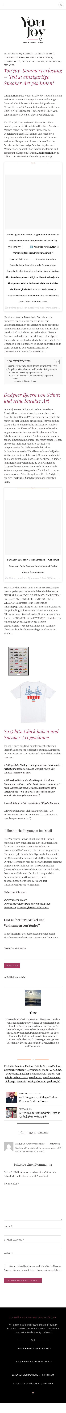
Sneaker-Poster (52, 1077)
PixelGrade (47, 1383)
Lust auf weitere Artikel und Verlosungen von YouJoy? (33, 377)
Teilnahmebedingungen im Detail (27, 372)
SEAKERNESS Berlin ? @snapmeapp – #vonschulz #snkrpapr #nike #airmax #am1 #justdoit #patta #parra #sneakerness (33, 565)
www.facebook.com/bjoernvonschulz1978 (27, 903)
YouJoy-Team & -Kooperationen (33, 1361)
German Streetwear (39, 57)
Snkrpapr (13, 606)
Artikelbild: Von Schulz (27, 381)
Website (8, 1253)
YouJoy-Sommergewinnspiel (44, 1081)
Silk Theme (34, 1383)
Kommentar (11, 1183)
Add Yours (43, 1133)
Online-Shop (23, 478)
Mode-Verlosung (33, 61)
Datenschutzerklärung (25, 1374)
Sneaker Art (35, 1077)
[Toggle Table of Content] (55, 361)
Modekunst (53, 61)
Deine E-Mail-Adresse (15, 948)
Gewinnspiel (12, 61)
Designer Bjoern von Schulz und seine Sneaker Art (32, 366)
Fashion (28, 54)
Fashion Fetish (44, 54)
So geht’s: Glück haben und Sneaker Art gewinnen (32, 369)
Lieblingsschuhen (46, 152)
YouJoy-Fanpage (29, 765)
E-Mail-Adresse (14, 1239)
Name (8, 1226)
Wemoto (21, 1081)
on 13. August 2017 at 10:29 (34, 1144)
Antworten (55, 1144)
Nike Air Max (20, 1077)
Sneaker (9, 65)
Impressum (48, 1374)
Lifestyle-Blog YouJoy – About (32, 1348)
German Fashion (14, 57)
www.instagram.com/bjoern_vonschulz (26, 907)
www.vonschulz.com (15, 900)
